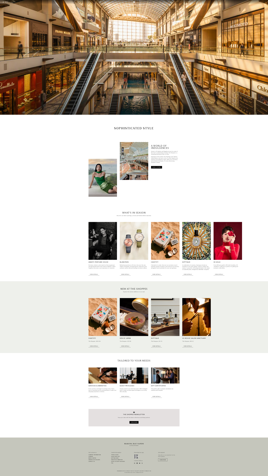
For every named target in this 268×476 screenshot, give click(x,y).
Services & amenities (117, 459)
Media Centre (92, 458)
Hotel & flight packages (118, 461)
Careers (90, 456)
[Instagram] (134, 463)
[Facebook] (137, 463)
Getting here (115, 458)
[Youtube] (139, 463)
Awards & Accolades (94, 459)
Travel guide (115, 454)
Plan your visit (115, 456)
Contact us (91, 461)
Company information (94, 454)
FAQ (112, 463)
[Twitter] (142, 463)
